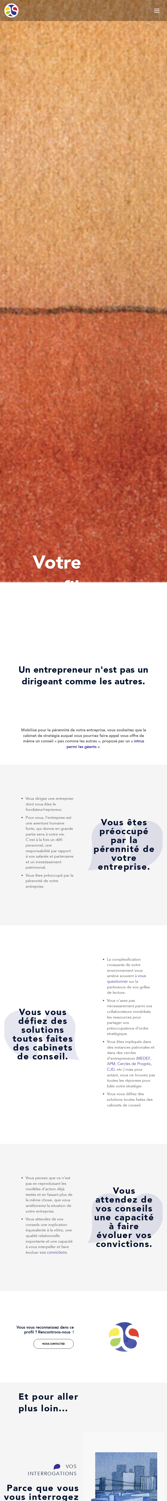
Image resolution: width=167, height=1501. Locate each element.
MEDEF (143, 1058)
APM (111, 1064)
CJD (111, 1069)
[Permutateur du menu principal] (157, 10)
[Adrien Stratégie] (11, 10)
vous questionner (126, 978)
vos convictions (53, 1252)
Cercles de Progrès (134, 1064)
